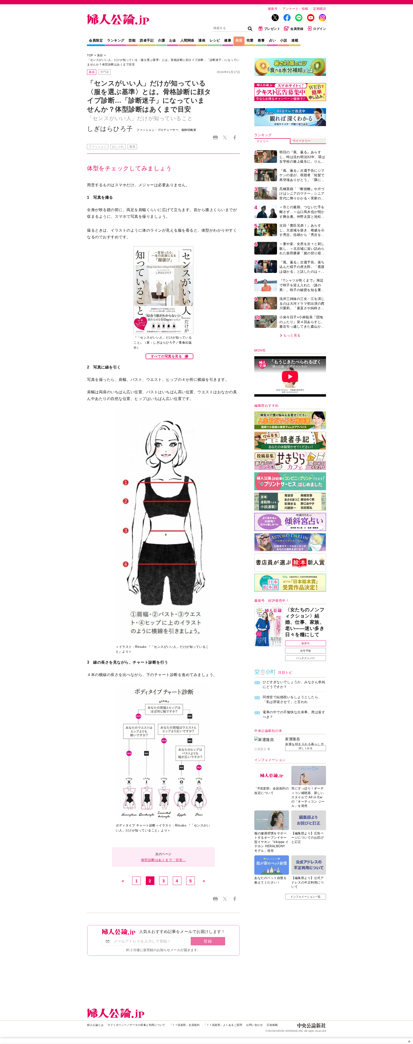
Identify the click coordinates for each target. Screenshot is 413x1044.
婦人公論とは (95, 1024)
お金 (172, 40)
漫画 (201, 40)
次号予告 (305, 650)
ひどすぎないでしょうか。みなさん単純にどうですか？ (294, 684)
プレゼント (272, 29)
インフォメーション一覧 (305, 896)
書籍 (132, 146)
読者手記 (147, 40)
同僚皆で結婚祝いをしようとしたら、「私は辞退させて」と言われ (292, 699)
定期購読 (319, 9)
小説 (283, 40)
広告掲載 (272, 1024)
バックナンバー (305, 658)
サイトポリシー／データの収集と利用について (136, 1024)
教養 (261, 40)
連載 (294, 40)
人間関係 (187, 40)
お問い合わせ (254, 1024)
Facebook (234, 137)
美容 (238, 40)
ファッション (98, 146)
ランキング (116, 40)
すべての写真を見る (166, 356)
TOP (90, 55)
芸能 (132, 40)
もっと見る (292, 335)
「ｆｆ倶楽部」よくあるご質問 (223, 1024)
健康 (227, 40)
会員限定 (96, 40)
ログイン (319, 29)
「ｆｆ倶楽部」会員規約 (184, 1024)
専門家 (104, 72)
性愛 (250, 40)
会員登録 (296, 29)
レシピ (215, 40)
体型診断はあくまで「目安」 (163, 860)
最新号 (273, 9)
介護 (161, 40)
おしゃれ (118, 146)
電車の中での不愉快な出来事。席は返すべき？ (294, 714)
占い (272, 40)
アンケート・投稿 (295, 9)
